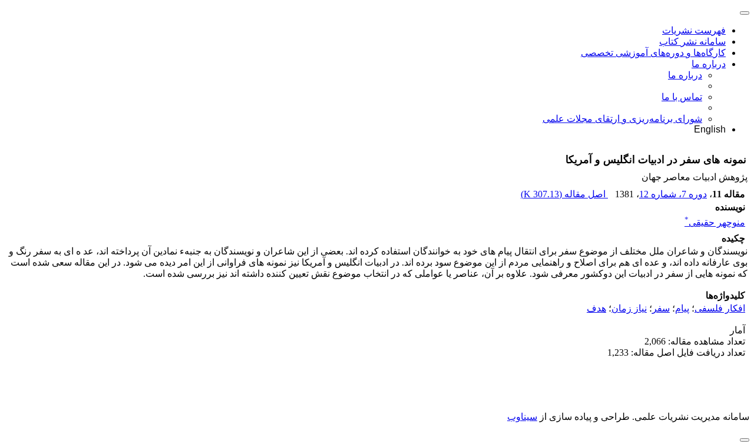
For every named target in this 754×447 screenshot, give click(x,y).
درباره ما (709, 64)
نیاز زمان (629, 308)
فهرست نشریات (694, 30)
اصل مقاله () (564, 194)
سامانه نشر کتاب (692, 42)
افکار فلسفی (720, 308)
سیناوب (522, 417)
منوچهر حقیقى (714, 222)
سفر (661, 308)
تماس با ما (682, 97)
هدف (596, 308)
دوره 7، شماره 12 (673, 194)
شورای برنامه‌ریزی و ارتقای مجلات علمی (622, 119)
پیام (682, 308)
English (710, 129)
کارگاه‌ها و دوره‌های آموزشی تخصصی (653, 53)
